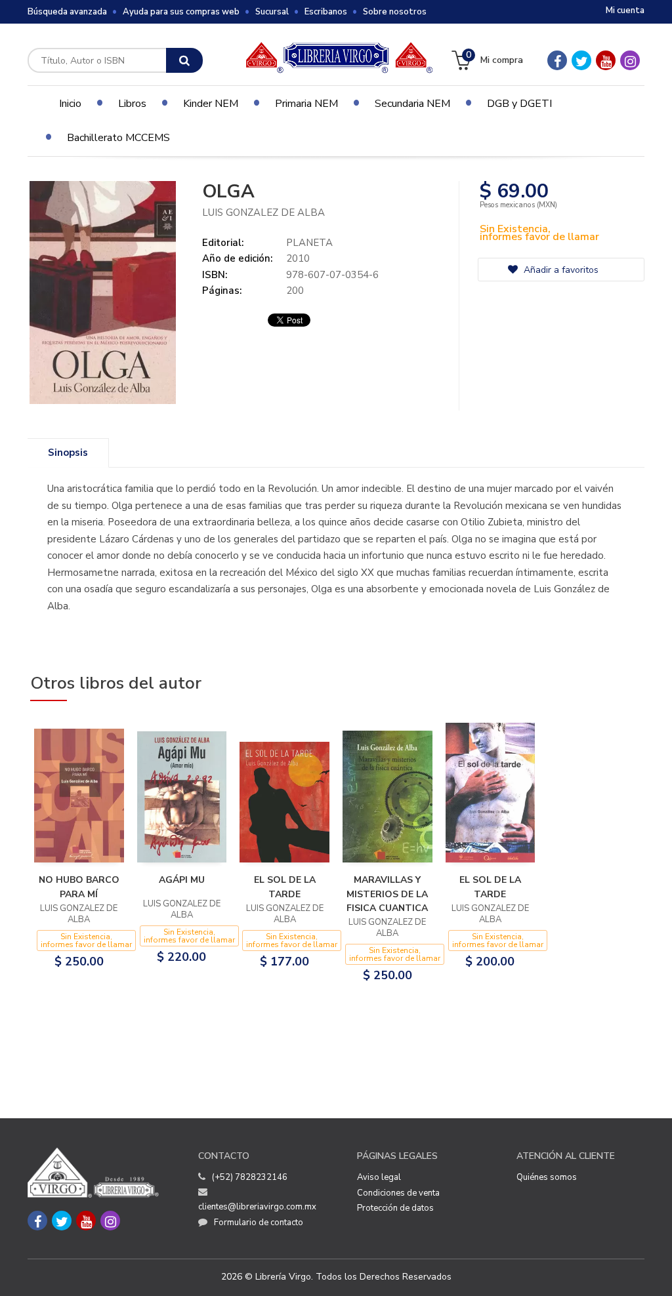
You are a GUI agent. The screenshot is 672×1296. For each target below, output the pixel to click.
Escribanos (325, 12)
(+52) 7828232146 (249, 1177)
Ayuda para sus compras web (181, 12)
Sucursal (272, 12)
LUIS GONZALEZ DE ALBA (263, 212)
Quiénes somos (546, 1177)
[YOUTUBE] (606, 60)
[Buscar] (184, 60)
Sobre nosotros (395, 12)
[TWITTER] (581, 60)
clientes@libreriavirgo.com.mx (257, 1207)
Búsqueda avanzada (67, 12)
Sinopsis (68, 452)
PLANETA (309, 242)
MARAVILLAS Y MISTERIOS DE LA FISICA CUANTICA (387, 894)
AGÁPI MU (182, 880)
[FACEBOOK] (557, 60)
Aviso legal (379, 1177)
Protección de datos (395, 1208)
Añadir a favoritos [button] (559, 270)
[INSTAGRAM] (630, 60)
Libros (132, 103)
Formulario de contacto (258, 1222)
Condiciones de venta (398, 1193)
